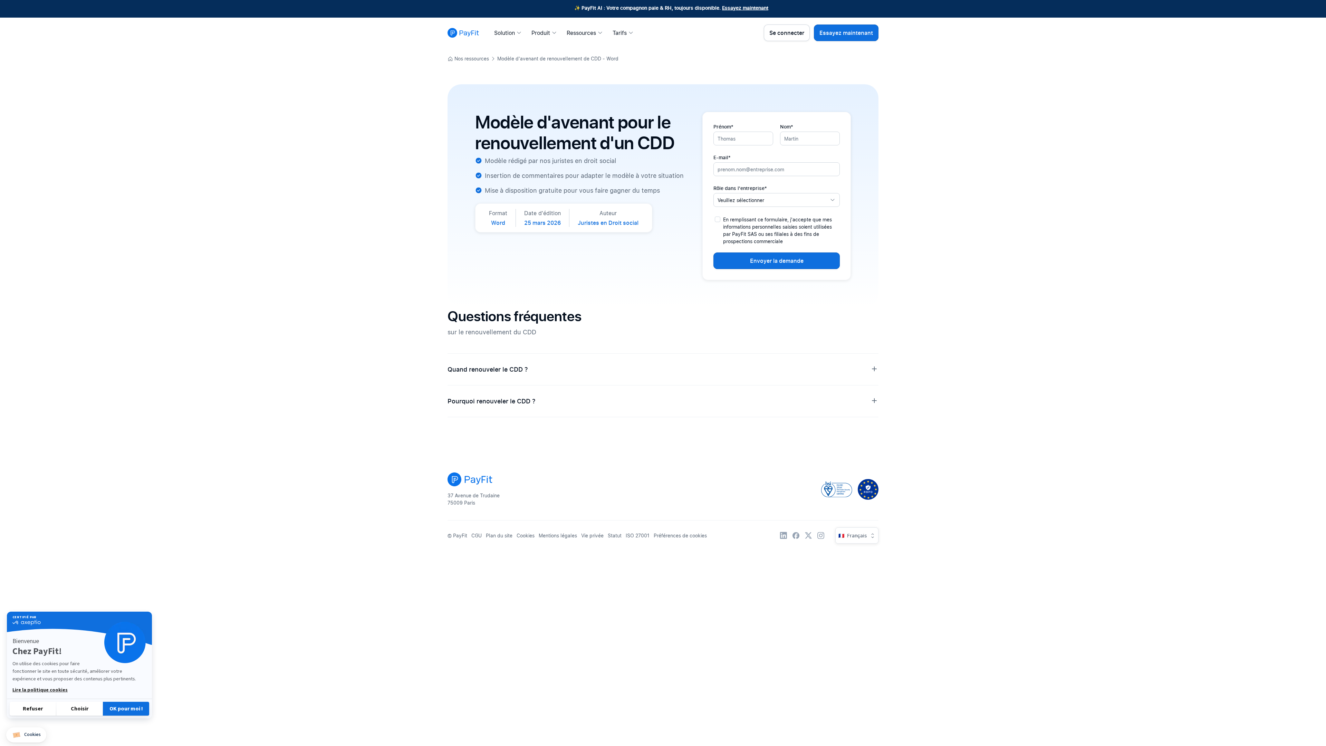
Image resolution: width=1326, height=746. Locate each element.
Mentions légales (558, 535)
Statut (615, 535)
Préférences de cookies (680, 535)
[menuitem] (510, 33)
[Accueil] (463, 33)
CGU (476, 535)
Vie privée (592, 535)
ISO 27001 (638, 535)
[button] (26, 735)
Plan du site (499, 535)
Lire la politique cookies (40, 690)
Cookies (526, 535)
